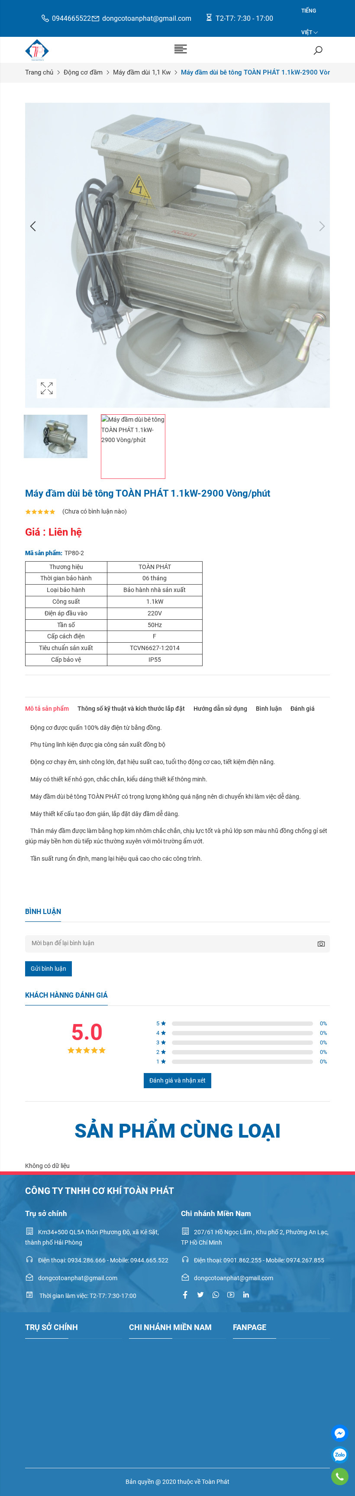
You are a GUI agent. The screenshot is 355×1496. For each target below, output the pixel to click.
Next (321, 226)
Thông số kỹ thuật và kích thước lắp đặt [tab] (131, 708)
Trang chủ (39, 72)
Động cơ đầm (83, 72)
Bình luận (269, 708)
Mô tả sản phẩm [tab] (47, 708)
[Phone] (340, 1476)
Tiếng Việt (308, 15)
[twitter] (200, 1295)
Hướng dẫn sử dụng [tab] (220, 708)
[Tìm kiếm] (318, 50)
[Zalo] (340, 1454)
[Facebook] (340, 1433)
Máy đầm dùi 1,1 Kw (142, 72)
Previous (33, 226)
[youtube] (230, 1295)
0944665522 (71, 18)
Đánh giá (302, 708)
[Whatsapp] (215, 1295)
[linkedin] (246, 1295)
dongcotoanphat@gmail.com (146, 18)
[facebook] (185, 1295)
